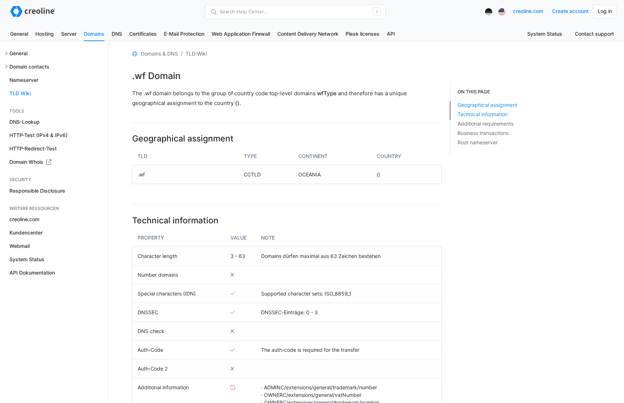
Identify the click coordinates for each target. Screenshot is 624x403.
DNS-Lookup (24, 122)
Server (69, 34)
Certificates (143, 34)
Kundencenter (26, 232)
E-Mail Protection (184, 34)
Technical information (483, 114)
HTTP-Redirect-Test (33, 148)
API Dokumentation (32, 273)
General (19, 34)
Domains (94, 34)
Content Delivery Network (307, 34)
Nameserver (23, 80)
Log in (605, 11)
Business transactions (483, 133)
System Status (544, 34)
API (391, 34)
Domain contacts (29, 66)
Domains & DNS (159, 54)
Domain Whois (27, 162)
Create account (570, 11)
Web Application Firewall (241, 34)
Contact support (594, 34)
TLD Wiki (20, 93)
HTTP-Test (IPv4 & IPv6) (38, 135)
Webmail (19, 246)
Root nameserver (478, 142)
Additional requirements (486, 124)
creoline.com (528, 11)
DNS (117, 34)
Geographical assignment (487, 105)
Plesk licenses (363, 34)
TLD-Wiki (196, 54)
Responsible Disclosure (37, 191)
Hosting (44, 34)
